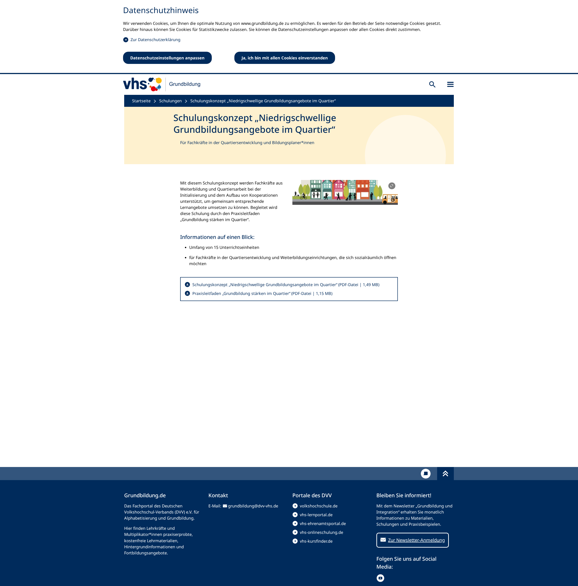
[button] (345, 192)
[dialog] (289, 37)
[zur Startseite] (162, 84)
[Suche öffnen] (432, 84)
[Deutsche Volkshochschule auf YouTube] (381, 578)
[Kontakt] (426, 474)
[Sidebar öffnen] (450, 84)
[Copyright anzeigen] (393, 200)
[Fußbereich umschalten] (445, 473)
